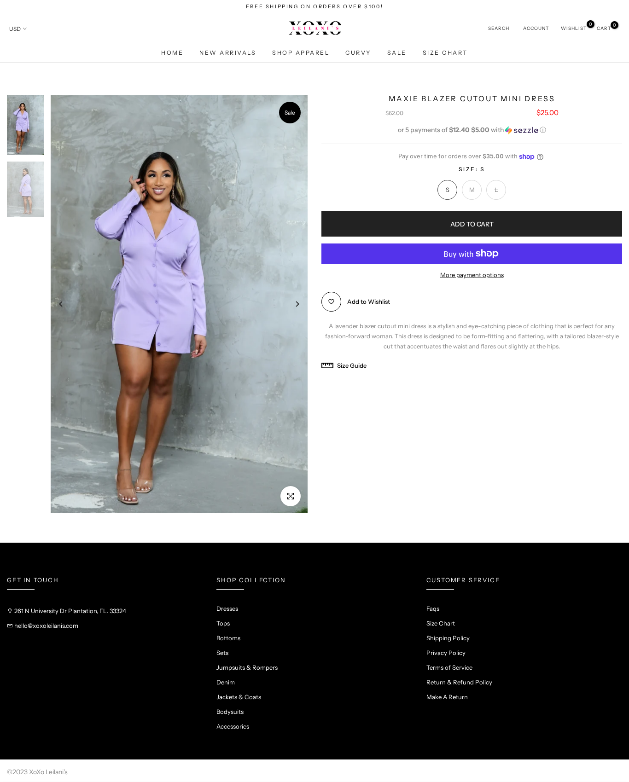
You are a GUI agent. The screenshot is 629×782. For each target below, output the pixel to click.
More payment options (472, 274)
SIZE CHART (445, 52)
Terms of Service (449, 667)
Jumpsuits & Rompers (247, 667)
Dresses (227, 608)
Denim (225, 682)
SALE (397, 52)
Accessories (232, 726)
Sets (222, 652)
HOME (172, 52)
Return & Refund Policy (459, 682)
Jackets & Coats (238, 697)
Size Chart (440, 623)
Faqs (432, 608)
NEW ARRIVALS (227, 52)
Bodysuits (230, 711)
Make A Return (447, 697)
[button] (471, 130)
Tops (223, 623)
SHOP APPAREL (300, 52)
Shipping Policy (448, 638)
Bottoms (228, 638)
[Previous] (68, 304)
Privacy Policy (446, 652)
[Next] (290, 304)
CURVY (358, 52)
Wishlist (574, 28)
